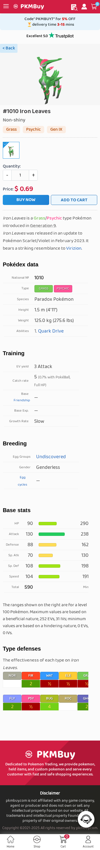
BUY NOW (25, 199)
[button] (94, 6)
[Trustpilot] (61, 36)
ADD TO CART (74, 200)
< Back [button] (8, 48)
